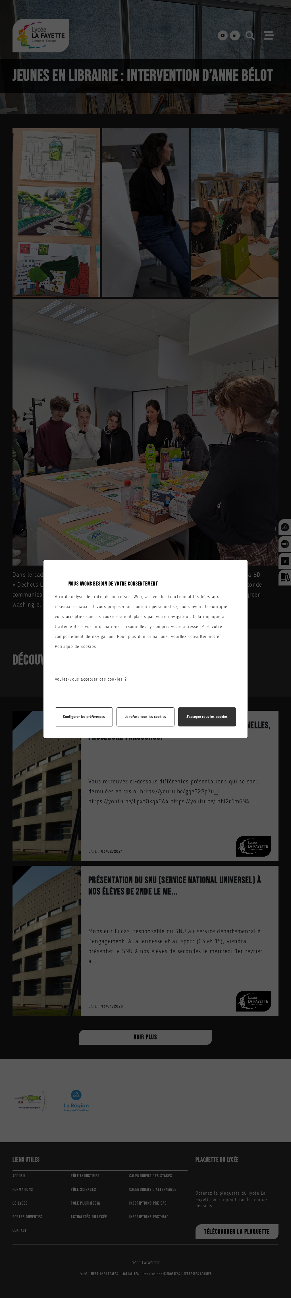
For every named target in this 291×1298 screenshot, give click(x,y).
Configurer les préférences (84, 717)
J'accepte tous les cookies (207, 717)
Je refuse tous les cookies (145, 717)
